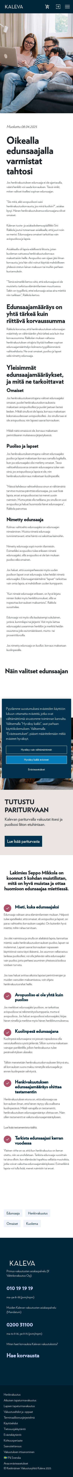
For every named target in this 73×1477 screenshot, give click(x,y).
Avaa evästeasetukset (16, 1463)
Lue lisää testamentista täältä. (20, 1127)
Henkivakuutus (38, 1213)
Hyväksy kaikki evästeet (36, 759)
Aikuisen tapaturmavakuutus (20, 1400)
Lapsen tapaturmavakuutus (19, 1406)
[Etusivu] (14, 7)
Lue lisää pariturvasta (23, 841)
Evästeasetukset (36, 769)
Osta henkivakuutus (47, 7)
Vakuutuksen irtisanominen (19, 1452)
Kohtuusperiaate (13, 1440)
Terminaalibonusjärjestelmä (19, 1417)
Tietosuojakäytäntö (15, 1429)
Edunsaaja (13, 1213)
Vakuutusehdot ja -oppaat (18, 1412)
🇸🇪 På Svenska (12, 1457)
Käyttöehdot (11, 1423)
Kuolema (32, 1224)
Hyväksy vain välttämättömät (36, 749)
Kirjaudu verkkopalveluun (57, 7)
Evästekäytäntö (12, 1434)
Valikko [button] (67, 7)
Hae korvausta (23, 1355)
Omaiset (12, 1224)
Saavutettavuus (13, 1446)
